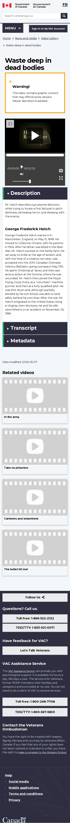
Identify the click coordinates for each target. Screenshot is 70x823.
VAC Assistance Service (21, 671)
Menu (11, 28)
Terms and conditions (26, 794)
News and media (26, 38)
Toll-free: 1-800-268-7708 (35, 701)
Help (8, 775)
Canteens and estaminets (21, 518)
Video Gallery (49, 38)
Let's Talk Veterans (35, 650)
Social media (19, 781)
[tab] (35, 193)
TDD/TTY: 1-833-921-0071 (35, 627)
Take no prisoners (16, 467)
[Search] (64, 16)
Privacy (14, 800)
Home (7, 38)
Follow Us (40, 598)
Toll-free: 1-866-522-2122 (35, 618)
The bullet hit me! (16, 569)
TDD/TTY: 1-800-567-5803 (35, 712)
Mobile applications (24, 788)
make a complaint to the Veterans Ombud (42, 752)
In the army (11, 417)
